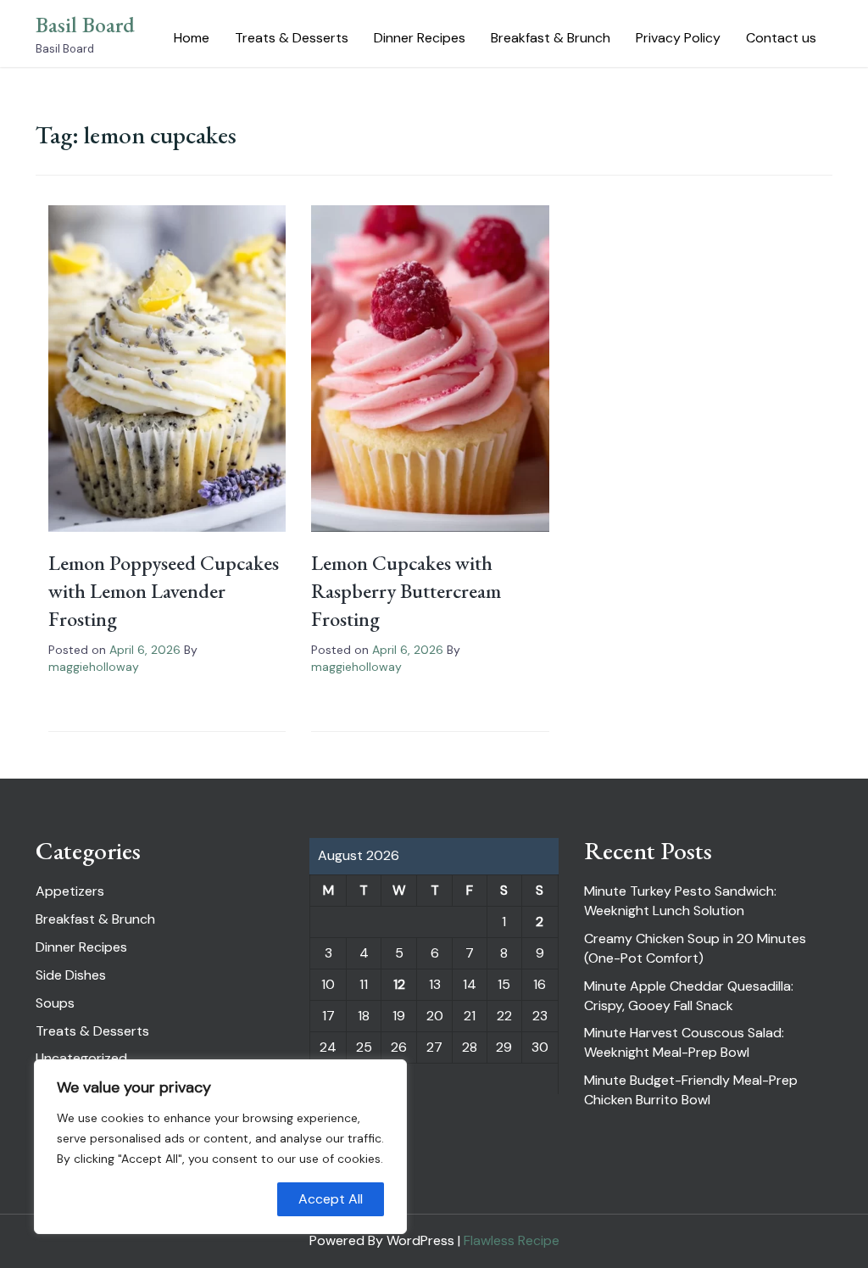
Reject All (220, 1199)
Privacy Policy (678, 38)
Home (191, 38)
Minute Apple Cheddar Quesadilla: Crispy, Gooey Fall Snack (688, 995)
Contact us (781, 38)
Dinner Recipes (419, 38)
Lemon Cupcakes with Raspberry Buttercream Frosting (406, 591)
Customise (111, 1199)
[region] (220, 1146)
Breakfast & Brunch (550, 38)
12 (399, 984)
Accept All (330, 1199)
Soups (55, 1003)
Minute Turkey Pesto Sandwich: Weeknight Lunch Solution (680, 900)
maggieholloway (93, 666)
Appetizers (70, 891)
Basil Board (85, 24)
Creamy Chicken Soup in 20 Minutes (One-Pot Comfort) (695, 948)
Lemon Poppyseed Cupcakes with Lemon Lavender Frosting (163, 591)
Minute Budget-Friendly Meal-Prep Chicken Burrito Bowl (691, 1090)
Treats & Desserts (291, 38)
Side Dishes (71, 975)
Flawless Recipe (511, 1240)
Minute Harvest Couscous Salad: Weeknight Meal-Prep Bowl (684, 1042)
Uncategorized (81, 1058)
